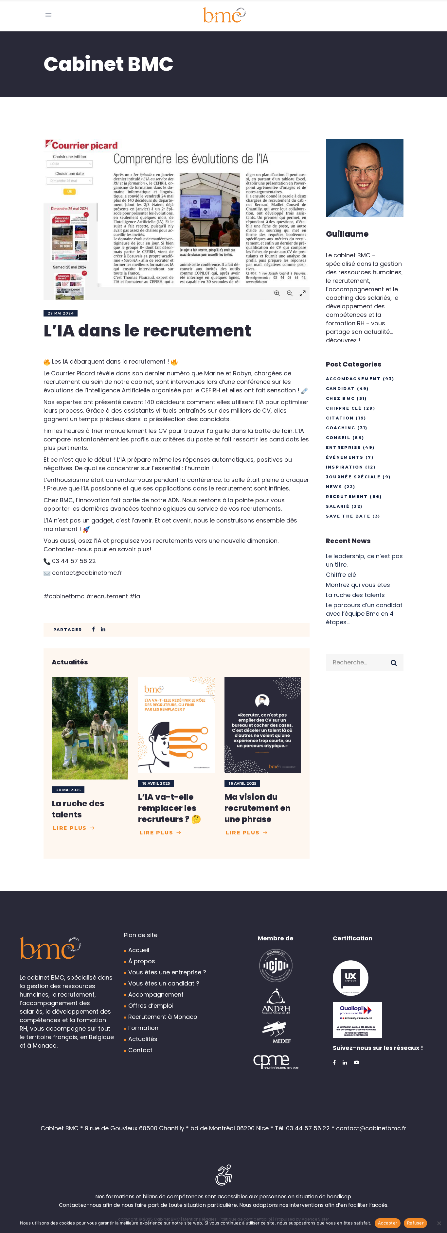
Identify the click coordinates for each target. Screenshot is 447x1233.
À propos (141, 961)
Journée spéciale (353, 476)
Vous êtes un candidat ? (163, 983)
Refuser (415, 1222)
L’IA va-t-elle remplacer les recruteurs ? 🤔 (169, 808)
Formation (143, 1028)
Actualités (142, 1039)
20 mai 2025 (68, 790)
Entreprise (343, 447)
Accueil (138, 950)
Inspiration (345, 467)
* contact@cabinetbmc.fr (368, 1128)
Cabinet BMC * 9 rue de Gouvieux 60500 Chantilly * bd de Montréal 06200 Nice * (158, 1128)
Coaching (341, 427)
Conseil (338, 437)
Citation (340, 418)
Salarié (338, 506)
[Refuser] (439, 1223)
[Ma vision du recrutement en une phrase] (262, 725)
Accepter (387, 1222)
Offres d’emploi (150, 1006)
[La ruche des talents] (90, 728)
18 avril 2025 (156, 783)
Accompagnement (353, 378)
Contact (140, 1050)
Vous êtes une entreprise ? (167, 972)
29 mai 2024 (61, 313)
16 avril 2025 (242, 783)
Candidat (340, 388)
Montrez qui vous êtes (358, 585)
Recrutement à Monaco (162, 1017)
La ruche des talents (78, 809)
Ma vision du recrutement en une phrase (257, 808)
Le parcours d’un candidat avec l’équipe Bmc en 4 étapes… (364, 613)
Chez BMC (340, 398)
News (334, 486)
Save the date (348, 516)
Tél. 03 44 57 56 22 (302, 1128)
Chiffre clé (344, 408)
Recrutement (347, 496)
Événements (345, 457)
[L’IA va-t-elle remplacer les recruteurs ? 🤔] (176, 725)
